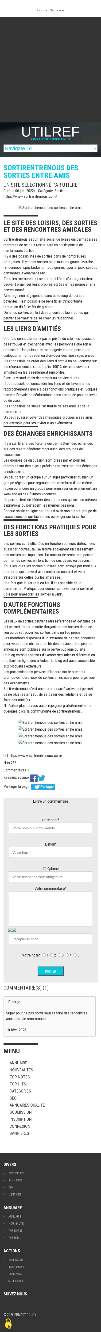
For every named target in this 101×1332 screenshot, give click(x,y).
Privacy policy (25, 1315)
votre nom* (50, 819)
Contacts (15, 1273)
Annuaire (18, 1062)
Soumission (21, 1112)
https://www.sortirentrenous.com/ (30, 196)
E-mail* (50, 844)
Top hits (18, 1084)
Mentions (14, 1194)
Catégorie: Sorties (52, 190)
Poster (50, 971)
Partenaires (16, 1173)
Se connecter (57, 10)
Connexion (20, 1126)
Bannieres (19, 1133)
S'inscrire (42, 10)
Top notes (20, 1076)
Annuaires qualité (27, 1105)
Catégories (20, 1091)
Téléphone (51, 868)
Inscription (21, 1119)
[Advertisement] (50, 69)
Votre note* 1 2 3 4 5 (50, 955)
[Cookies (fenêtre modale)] (8, 1324)
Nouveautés (21, 1069)
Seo (13, 1098)
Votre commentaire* (50, 888)
